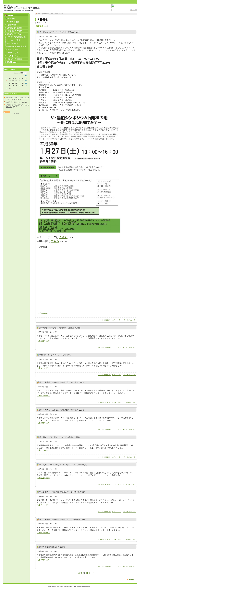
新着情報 (46, 13)
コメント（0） (116, 320)
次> (93, 573)
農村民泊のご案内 (13, 28)
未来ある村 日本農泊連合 (15, 46)
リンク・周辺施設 (13, 59)
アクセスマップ (12, 55)
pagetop (131, 579)
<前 (79, 573)
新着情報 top (41, 26)
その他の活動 (11, 43)
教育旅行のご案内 (13, 34)
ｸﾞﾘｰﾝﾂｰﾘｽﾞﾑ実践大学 (15, 37)
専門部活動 (10, 24)
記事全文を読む (43, 341)
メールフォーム (12, 52)
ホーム (39, 13)
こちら (63, 237)
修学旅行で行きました (13, 102)
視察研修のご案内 (13, 31)
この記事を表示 (43, 313)
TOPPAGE (16, 14)
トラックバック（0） (129, 320)
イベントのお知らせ (104, 320)
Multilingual (10, 62)
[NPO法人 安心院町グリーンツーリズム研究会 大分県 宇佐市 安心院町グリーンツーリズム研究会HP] (22, 9)
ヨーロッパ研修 (12, 40)
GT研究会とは (11, 21)
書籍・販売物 (11, 49)
